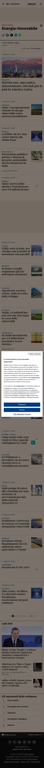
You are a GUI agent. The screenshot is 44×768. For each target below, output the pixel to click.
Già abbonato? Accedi (22, 414)
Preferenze (22, 404)
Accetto (22, 410)
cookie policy (35, 377)
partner (30, 388)
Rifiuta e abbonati (35, 354)
